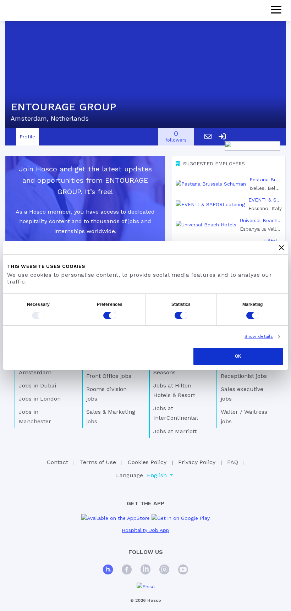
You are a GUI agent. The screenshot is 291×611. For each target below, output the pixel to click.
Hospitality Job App (145, 530)
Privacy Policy (196, 462)
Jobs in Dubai (37, 385)
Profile (27, 136)
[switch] (109, 315)
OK (238, 356)
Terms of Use (98, 462)
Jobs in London (40, 398)
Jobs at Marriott (175, 431)
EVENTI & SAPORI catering (265, 200)
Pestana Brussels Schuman (265, 179)
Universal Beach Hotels (261, 220)
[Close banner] (281, 247)
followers (176, 136)
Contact (57, 462)
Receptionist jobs (244, 376)
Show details (259, 336)
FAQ (232, 462)
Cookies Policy (147, 462)
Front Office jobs (108, 376)
